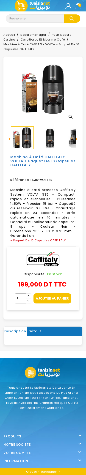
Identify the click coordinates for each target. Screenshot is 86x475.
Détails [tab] (35, 331)
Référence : (20, 179)
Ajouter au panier (52, 298)
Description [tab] (15, 331)
